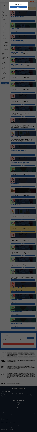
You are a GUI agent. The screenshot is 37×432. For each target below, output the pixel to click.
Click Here (18, 7)
